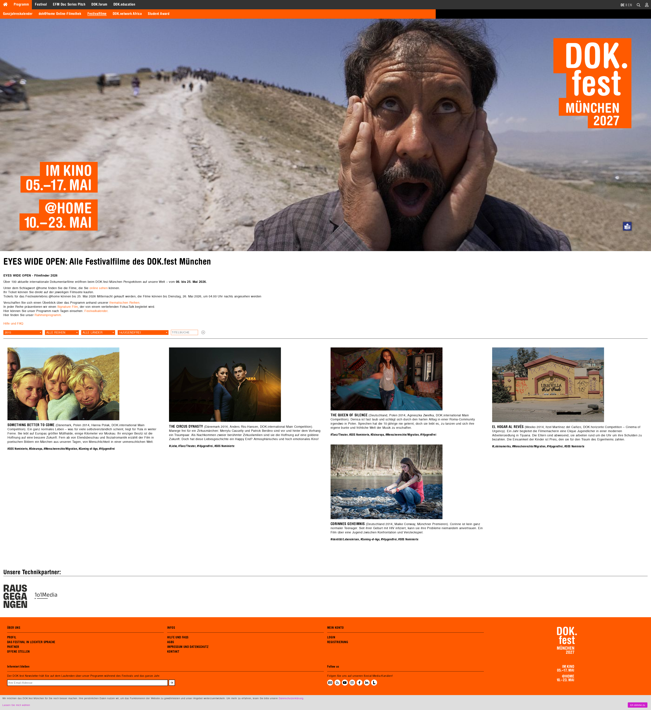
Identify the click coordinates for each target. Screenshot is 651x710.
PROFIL (11, 637)
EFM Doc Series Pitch (69, 4)
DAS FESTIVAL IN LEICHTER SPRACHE (31, 642)
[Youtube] (345, 682)
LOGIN (331, 637)
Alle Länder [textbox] (92, 332)
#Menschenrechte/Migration (60, 448)
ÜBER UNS (13, 627)
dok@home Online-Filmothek (60, 14)
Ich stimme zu (637, 705)
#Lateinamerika (501, 446)
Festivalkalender (95, 311)
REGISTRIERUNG (337, 642)
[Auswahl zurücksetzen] (203, 332)
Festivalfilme (97, 14)
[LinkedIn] (366, 682)
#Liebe (173, 446)
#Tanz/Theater (186, 446)
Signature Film (67, 307)
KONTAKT (173, 651)
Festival (41, 4)
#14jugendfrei (107, 448)
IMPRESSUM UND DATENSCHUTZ (188, 647)
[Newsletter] (330, 682)
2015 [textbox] (8, 332)
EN (630, 5)
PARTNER (13, 647)
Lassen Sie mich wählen (16, 705)
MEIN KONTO (335, 627)
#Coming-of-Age (88, 448)
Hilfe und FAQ (13, 323)
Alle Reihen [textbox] (55, 332)
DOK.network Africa (127, 14)
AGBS (170, 642)
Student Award (158, 14)
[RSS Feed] (337, 682)
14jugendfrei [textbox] (130, 332)
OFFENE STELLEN (18, 651)
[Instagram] (352, 682)
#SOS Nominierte (17, 448)
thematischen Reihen (124, 302)
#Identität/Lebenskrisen (345, 539)
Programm (21, 4)
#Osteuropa (35, 448)
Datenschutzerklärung (291, 698)
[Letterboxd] (374, 684)
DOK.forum (99, 4)
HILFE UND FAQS (177, 637)
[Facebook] (359, 682)
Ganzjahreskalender (18, 14)
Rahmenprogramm (48, 315)
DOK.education (124, 4)
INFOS (171, 627)
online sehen (99, 288)
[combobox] (22, 332)
